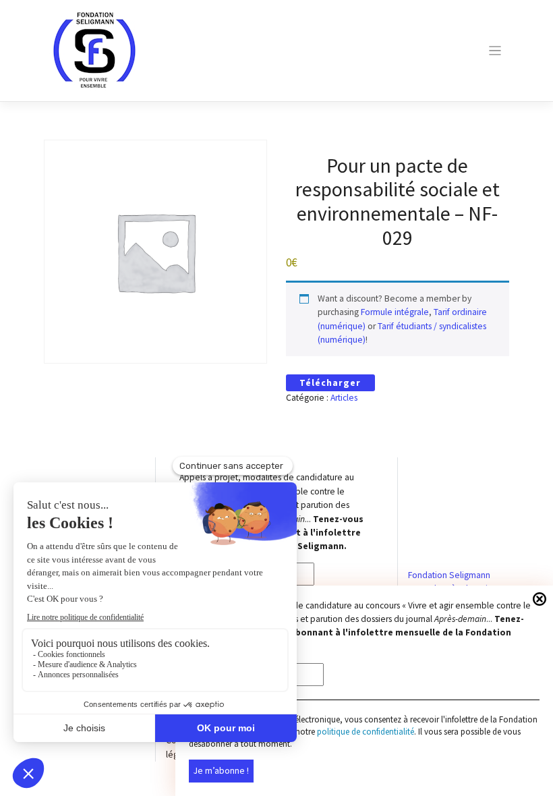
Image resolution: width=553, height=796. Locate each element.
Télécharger (330, 383)
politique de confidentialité (365, 731)
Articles (343, 397)
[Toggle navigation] (494, 51)
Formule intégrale (395, 312)
